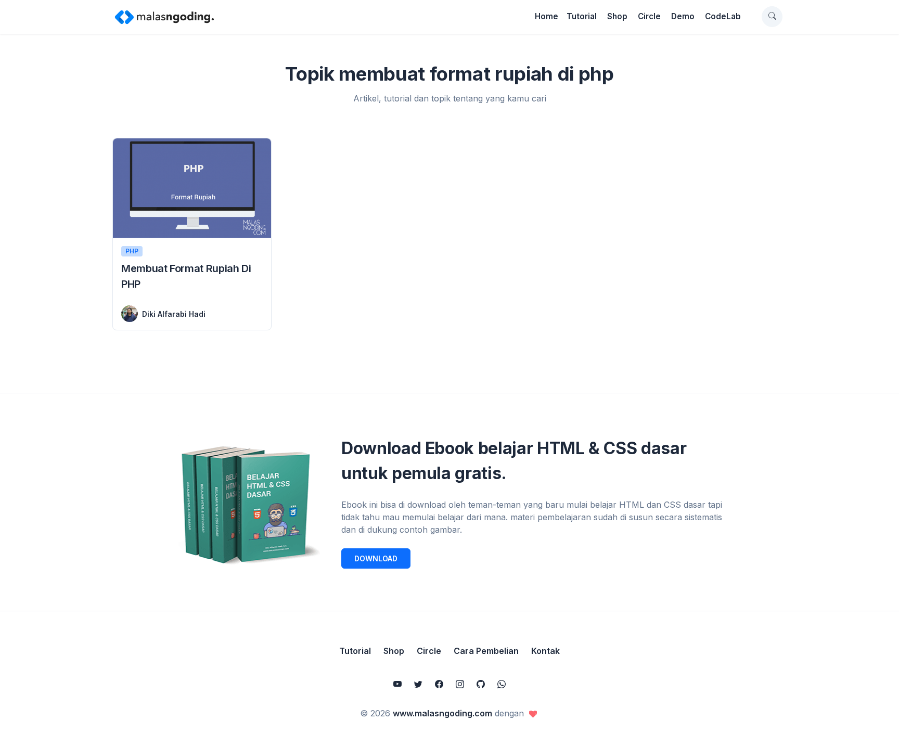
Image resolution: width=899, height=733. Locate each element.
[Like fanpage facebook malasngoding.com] (439, 684)
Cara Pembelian (486, 651)
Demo (683, 16)
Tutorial (582, 16)
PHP (131, 251)
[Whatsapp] (501, 684)
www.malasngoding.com (442, 713)
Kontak (545, 651)
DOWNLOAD (375, 558)
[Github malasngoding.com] (481, 684)
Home (546, 16)
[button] (772, 16)
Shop (617, 16)
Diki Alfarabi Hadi (174, 314)
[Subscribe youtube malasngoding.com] (397, 684)
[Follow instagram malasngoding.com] (460, 684)
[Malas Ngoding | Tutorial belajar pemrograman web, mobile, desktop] (164, 16)
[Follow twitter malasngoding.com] (418, 684)
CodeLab (723, 16)
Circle (649, 16)
